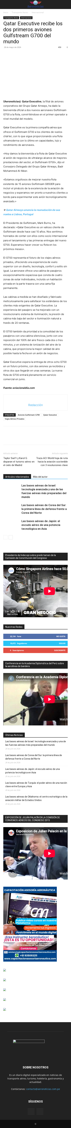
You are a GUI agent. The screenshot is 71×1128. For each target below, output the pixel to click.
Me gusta (60, 636)
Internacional (38, 12)
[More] (37, 54)
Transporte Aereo (20, 12)
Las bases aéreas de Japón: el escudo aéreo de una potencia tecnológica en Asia (40, 524)
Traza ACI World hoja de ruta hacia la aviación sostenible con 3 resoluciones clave (52, 462)
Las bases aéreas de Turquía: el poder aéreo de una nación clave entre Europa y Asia (36, 785)
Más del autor (40, 476)
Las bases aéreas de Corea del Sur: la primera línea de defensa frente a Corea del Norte (44, 508)
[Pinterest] (21, 54)
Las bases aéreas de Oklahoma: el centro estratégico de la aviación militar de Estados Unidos (36, 798)
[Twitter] (14, 54)
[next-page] (11, 537)
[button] (5, 4)
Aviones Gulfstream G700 (29, 415)
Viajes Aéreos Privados (14, 419)
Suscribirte (59, 650)
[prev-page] (5, 537)
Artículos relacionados (17, 476)
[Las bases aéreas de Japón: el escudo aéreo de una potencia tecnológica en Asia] (11, 525)
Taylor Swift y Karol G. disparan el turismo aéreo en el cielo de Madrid (19, 462)
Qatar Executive (50, 415)
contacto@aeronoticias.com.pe (43, 1089)
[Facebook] (6, 54)
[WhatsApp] (29, 54)
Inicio (5, 12)
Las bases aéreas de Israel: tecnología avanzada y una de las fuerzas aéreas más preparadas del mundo (35, 743)
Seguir (62, 643)
